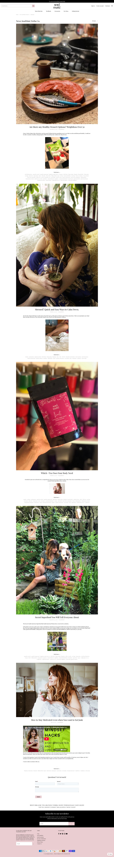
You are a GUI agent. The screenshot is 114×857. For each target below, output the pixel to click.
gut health (53, 177)
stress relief (84, 358)
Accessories (57, 11)
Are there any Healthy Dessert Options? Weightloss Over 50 (57, 126)
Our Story (66, 11)
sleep (70, 502)
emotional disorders (49, 501)
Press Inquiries (40, 835)
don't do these (78, 356)
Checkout (107, 6)
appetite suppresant (44, 174)
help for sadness (39, 358)
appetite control (36, 174)
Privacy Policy (40, 842)
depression (36, 175)
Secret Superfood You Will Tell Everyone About (57, 617)
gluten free (38, 177)
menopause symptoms (29, 502)
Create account (100, 6)
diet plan (43, 175)
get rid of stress (85, 356)
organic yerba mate (60, 358)
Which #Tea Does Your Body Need (57, 473)
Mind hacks (50, 358)
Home (17, 14)
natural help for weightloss (53, 178)
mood (54, 358)
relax (71, 358)
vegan (79, 657)
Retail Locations (40, 837)
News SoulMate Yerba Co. (24, 14)
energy (55, 501)
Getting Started (75, 11)
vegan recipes (48, 180)
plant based (70, 178)
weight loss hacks (45, 659)
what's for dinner (63, 180)
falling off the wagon (55, 175)
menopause (54, 770)
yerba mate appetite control (71, 659)
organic (53, 502)
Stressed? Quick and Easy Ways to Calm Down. (57, 309)
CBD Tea (63, 356)
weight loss (87, 502)
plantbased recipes (41, 180)
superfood (74, 502)
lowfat (40, 178)
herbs (29, 657)
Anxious (28, 499)
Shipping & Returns (41, 840)
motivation (59, 770)
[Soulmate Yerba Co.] (57, 6)
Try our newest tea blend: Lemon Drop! (57, 1)
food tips (73, 175)
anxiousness (31, 356)
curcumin (26, 501)
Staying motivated (70, 770)
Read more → (57, 172)
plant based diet (76, 178)
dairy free (31, 175)
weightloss (82, 770)
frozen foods (86, 175)
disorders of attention (70, 356)
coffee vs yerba (68, 656)
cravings (26, 175)
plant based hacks (84, 178)
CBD (60, 356)
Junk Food (36, 178)
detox (40, 175)
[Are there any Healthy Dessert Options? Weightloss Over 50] (57, 74)
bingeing (32, 14)
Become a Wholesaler (41, 838)
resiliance (79, 358)
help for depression (66, 177)
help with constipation (75, 177)
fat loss (61, 175)
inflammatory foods (30, 178)
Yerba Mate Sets (38, 11)
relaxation (74, 358)
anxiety (26, 356)
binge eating (70, 174)
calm (58, 356)
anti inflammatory (28, 174)
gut (50, 177)
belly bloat (65, 174)
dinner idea (48, 175)
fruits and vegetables (31, 177)
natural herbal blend (63, 178)
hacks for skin (59, 177)
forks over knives (79, 175)
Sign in (93, 6)
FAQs (38, 833)
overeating (67, 358)
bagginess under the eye (54, 174)
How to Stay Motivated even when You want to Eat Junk (57, 719)
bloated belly (80, 174)
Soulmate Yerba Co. (50, 853)
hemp (73, 501)
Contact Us (39, 843)
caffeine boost (76, 499)
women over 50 (53, 659)
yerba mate (40, 316)
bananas (61, 174)
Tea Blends (48, 11)
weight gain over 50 (56, 180)
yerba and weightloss (72, 180)
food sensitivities (67, 175)
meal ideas (45, 178)
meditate (45, 358)
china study (86, 174)
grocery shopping (45, 177)
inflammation (83, 177)
